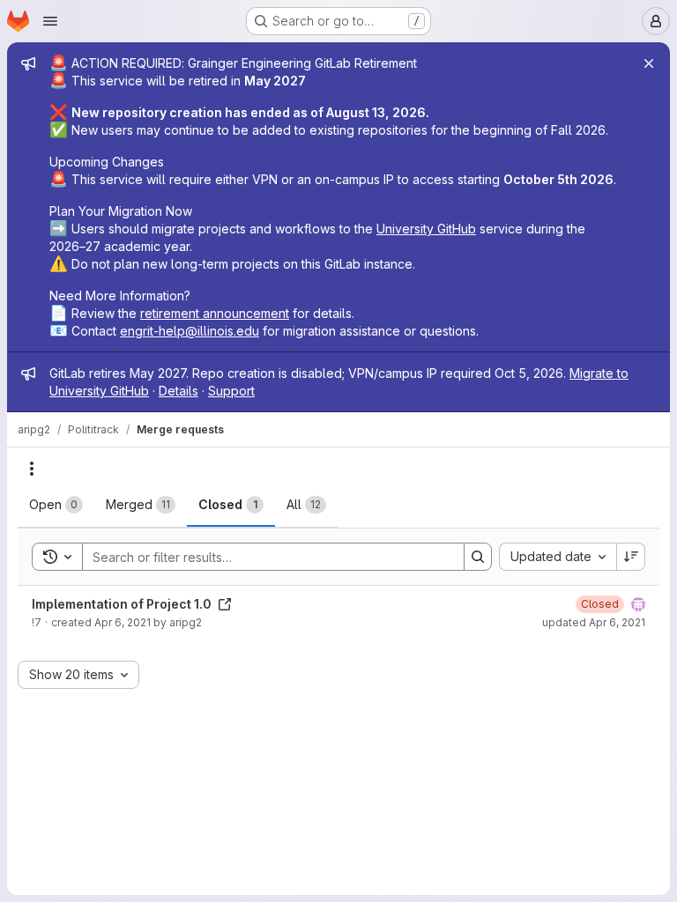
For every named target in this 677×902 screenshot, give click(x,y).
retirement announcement (214, 313)
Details (178, 390)
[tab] (56, 505)
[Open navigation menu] (50, 21)
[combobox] (557, 557)
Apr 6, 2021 (122, 622)
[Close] (648, 63)
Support (231, 390)
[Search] (478, 557)
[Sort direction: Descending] (631, 557)
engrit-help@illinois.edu (189, 330)
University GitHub (426, 228)
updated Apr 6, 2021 (593, 622)
